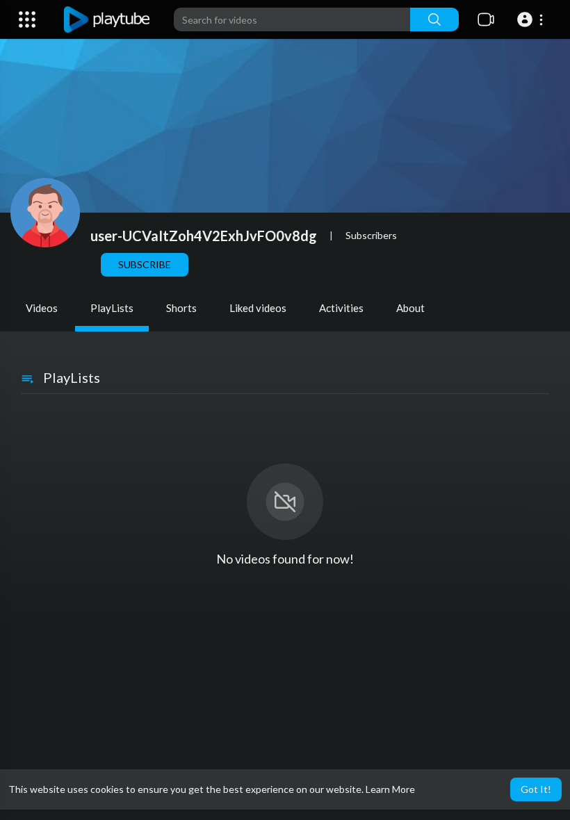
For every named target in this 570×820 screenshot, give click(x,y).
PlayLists (111, 308)
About (410, 308)
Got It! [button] (536, 789)
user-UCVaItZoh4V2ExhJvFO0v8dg (203, 235)
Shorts (181, 308)
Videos (42, 308)
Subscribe (144, 264)
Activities (341, 308)
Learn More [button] (390, 789)
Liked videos (257, 308)
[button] (532, 19)
